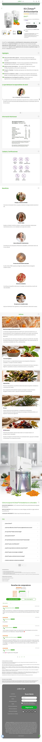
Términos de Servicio (13, 708)
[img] (5, 606)
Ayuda (13, 703)
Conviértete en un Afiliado (13, 713)
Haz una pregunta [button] (28, 599)
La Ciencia (13, 693)
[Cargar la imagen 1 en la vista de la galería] (4, 32)
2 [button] (19, 656)
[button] (2, 1)
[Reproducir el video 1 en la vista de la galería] (19, 32)
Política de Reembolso (12, 706)
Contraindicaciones (13, 701)
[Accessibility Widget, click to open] (2, 736)
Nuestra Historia (13, 696)
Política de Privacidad (13, 711)
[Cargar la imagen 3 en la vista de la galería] (14, 32)
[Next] (39, 99)
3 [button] (21, 656)
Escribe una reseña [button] (13, 599)
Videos (12, 698)
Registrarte (29, 707)
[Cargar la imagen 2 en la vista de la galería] (9, 32)
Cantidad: (28, 23)
